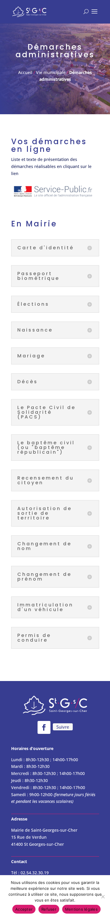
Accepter (24, 909)
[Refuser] (103, 896)
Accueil (25, 72)
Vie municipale (50, 72)
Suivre (62, 727)
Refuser (48, 909)
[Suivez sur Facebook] (44, 727)
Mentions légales (81, 909)
